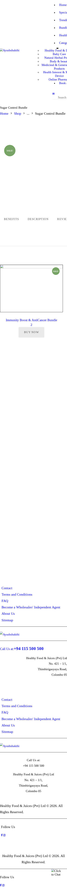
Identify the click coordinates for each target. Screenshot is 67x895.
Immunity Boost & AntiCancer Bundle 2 (31, 322)
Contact (7, 588)
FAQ (5, 601)
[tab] (38, 219)
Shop (17, 113)
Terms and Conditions (17, 594)
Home (4, 113)
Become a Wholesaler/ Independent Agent (31, 607)
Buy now (31, 332)
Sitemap (7, 620)
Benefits (11, 219)
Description (38, 219)
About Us (8, 613)
